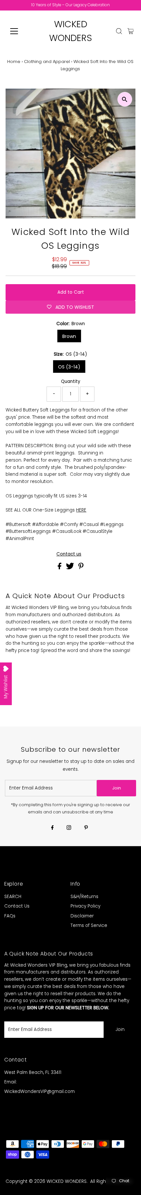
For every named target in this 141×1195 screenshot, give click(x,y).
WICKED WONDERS (67, 1181)
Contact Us (17, 906)
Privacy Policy (85, 906)
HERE (81, 510)
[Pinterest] (86, 828)
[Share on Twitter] (70, 568)
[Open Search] (119, 31)
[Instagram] (69, 828)
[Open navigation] (21, 31)
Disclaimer (82, 916)
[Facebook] (52, 828)
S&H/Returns (84, 896)
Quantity (70, 381)
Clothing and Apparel (47, 61)
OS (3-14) (69, 367)
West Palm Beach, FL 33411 (32, 1072)
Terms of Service (88, 925)
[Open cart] (131, 31)
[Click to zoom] (124, 99)
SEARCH (12, 896)
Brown (69, 336)
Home (13, 61)
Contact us (68, 554)
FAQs (9, 916)
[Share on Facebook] (60, 568)
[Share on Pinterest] (81, 568)
